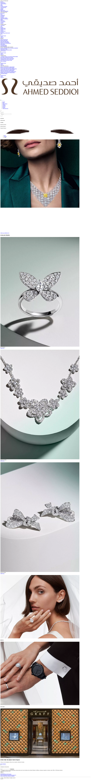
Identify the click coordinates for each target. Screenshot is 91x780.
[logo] (3, 764)
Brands (5, 136)
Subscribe (12, 769)
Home (5, 135)
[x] (0, 779)
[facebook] (1, 779)
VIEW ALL (2, 348)
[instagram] (2, 779)
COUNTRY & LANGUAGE (5, 771)
